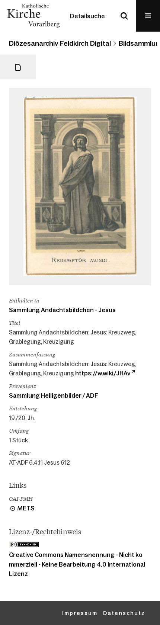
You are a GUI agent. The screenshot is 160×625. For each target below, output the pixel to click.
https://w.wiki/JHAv (102, 373)
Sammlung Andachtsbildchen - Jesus (62, 310)
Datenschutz (124, 613)
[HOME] (33, 16)
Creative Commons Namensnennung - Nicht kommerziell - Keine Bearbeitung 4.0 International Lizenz (77, 564)
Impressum (79, 613)
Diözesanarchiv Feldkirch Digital (60, 43)
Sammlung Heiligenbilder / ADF (53, 395)
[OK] (124, 16)
